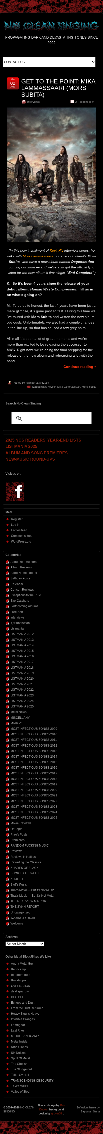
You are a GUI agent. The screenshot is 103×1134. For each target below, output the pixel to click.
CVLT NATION (20, 986)
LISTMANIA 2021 (22, 684)
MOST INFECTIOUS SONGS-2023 (33, 806)
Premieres (17, 840)
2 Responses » (84, 101)
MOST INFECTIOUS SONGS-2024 (33, 812)
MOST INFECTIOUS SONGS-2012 (33, 745)
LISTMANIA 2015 (22, 651)
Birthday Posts (20, 578)
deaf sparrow (20, 991)
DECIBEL (17, 997)
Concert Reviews (22, 589)
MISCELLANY (20, 717)
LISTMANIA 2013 (22, 640)
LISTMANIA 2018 (22, 667)
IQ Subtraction (20, 623)
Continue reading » (80, 367)
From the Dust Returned (27, 1008)
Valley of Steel (20, 1091)
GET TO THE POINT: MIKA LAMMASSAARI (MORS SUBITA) (58, 88)
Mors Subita (89, 386)
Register (16, 519)
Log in (15, 525)
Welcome (16, 923)
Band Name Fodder (23, 573)
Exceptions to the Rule (25, 595)
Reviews (16, 851)
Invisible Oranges (23, 1019)
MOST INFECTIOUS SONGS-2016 (33, 767)
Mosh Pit (16, 723)
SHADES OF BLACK (24, 868)
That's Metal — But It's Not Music (32, 890)
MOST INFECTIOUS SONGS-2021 (33, 795)
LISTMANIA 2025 (22, 706)
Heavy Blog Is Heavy (25, 1013)
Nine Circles (19, 1047)
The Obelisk (19, 1064)
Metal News (18, 712)
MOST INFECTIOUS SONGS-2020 (33, 790)
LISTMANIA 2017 (22, 662)
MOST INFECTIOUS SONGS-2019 (33, 784)
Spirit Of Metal (20, 1058)
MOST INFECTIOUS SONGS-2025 (33, 817)
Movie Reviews (20, 823)
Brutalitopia (18, 980)
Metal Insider (19, 1041)
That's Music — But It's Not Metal (32, 895)
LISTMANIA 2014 (22, 645)
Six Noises (18, 1053)
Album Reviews (21, 567)
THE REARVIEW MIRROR (28, 901)
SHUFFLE (17, 879)
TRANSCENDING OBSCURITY (32, 1080)
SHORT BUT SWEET (24, 873)
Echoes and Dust (22, 1002)
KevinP (52, 386)
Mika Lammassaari (68, 386)
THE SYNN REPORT (24, 906)
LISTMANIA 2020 (22, 678)
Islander (31, 382)
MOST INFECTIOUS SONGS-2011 (33, 740)
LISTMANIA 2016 (22, 656)
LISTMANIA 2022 (22, 689)
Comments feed (21, 536)
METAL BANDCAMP (25, 1036)
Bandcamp (18, 969)
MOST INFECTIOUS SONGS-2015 (33, 762)
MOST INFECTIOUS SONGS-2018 (33, 779)
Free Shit (16, 612)
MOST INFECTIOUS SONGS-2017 (33, 773)
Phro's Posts (18, 834)
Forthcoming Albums (24, 606)
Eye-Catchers (19, 600)
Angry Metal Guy (22, 963)
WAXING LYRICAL (23, 918)
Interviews (33, 101)
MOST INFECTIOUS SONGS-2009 (33, 729)
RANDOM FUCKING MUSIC (29, 845)
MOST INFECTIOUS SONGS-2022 (33, 801)
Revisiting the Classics (25, 862)
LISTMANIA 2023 (22, 695)
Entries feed (19, 530)
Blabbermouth (20, 975)
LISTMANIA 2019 (22, 673)
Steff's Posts (18, 884)
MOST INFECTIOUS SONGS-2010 (33, 734)
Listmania (17, 628)
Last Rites (17, 1030)
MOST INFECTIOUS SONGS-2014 (33, 756)
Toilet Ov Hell (20, 1075)
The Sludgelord (21, 1069)
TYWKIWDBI (19, 1086)
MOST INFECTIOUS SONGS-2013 (33, 751)
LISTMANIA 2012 (22, 634)
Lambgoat (18, 1025)
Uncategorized (20, 912)
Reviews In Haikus (23, 857)
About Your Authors (23, 562)
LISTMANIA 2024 (22, 701)
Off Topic (16, 829)
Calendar (16, 584)
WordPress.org (21, 541)
